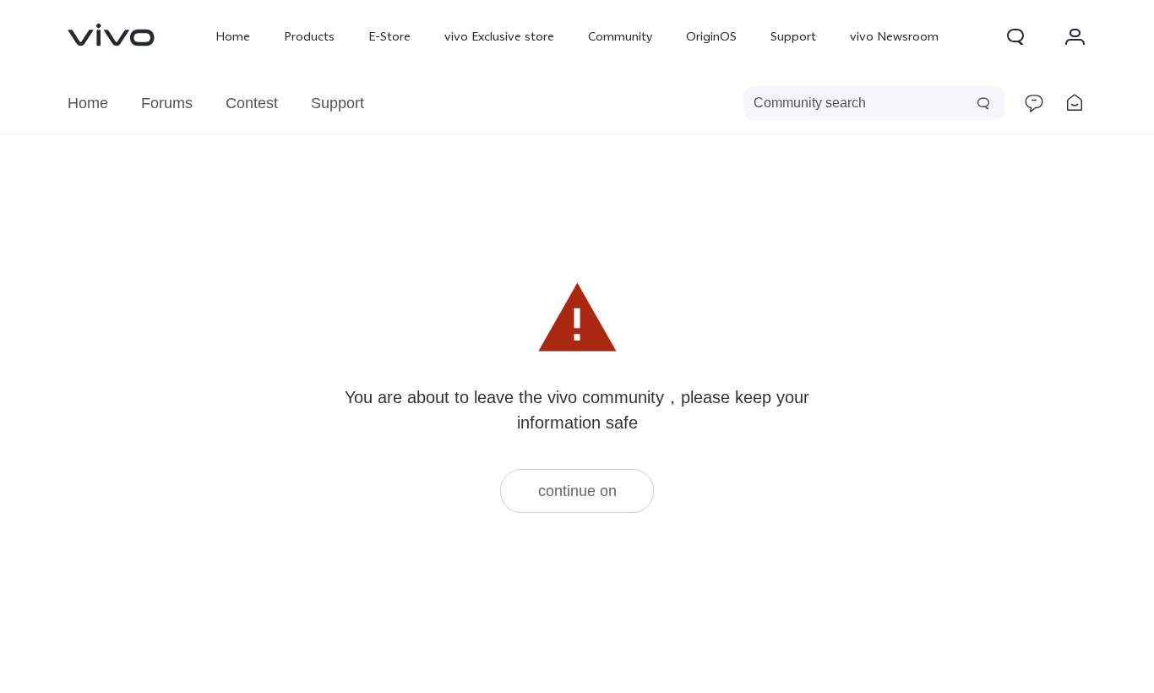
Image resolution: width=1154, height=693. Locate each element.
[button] (1015, 36)
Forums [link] (167, 103)
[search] (874, 103)
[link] (111, 34)
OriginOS (711, 36)
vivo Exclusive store (499, 36)
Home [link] (88, 103)
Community (620, 36)
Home (232, 36)
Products (309, 36)
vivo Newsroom (894, 36)
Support (793, 36)
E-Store (389, 36)
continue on (577, 491)
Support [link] (337, 103)
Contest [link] (252, 103)
